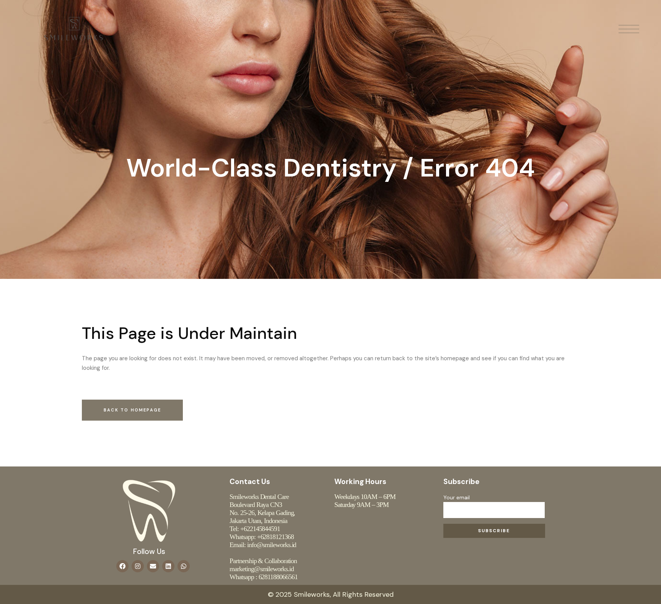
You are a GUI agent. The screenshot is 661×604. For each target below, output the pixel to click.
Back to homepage (132, 410)
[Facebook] (122, 566)
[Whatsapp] (183, 566)
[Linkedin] (168, 566)
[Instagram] (138, 566)
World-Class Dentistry (261, 168)
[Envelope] (153, 566)
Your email (456, 497)
